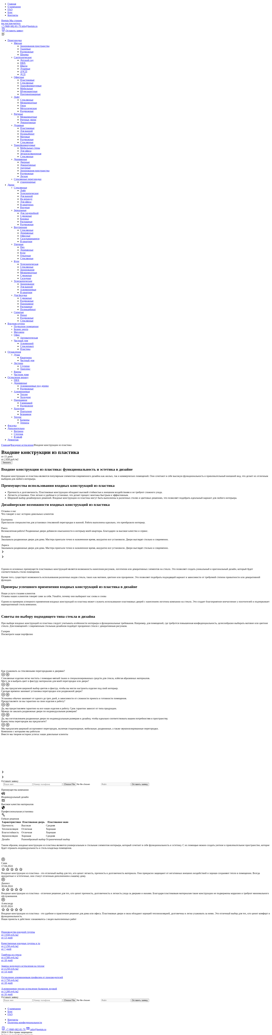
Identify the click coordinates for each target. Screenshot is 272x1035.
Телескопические (29, 193)
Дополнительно (16, 428)
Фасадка (12, 425)
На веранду (26, 199)
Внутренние (20, 227)
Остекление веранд (18, 377)
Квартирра (26, 357)
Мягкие (18, 43)
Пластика (25, 349)
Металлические (28, 108)
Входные (25, 207)
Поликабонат (27, 133)
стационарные (28, 182)
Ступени (25, 366)
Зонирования (27, 269)
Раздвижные (27, 51)
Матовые (25, 136)
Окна (23, 105)
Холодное (25, 397)
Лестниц (18, 363)
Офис (17, 335)
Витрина (18, 431)
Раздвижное (26, 405)
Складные (25, 278)
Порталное (26, 411)
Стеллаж (18, 434)
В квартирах (27, 204)
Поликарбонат (28, 309)
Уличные (18, 244)
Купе (23, 252)
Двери (11, 184)
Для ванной (26, 131)
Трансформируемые (31, 85)
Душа (17, 354)
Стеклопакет (27, 346)
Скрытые (19, 312)
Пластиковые (27, 80)
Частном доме (21, 374)
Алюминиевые (28, 289)
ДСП (23, 74)
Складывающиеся (29, 238)
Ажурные (25, 167)
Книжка (24, 218)
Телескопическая (29, 264)
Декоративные (28, 122)
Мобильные (26, 88)
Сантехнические (23, 57)
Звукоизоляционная (30, 153)
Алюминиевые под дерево (34, 386)
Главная (12, 4)
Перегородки (15, 40)
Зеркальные (20, 210)
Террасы (24, 422)
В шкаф (18, 437)
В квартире (26, 241)
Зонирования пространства (34, 46)
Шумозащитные (28, 91)
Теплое (24, 394)
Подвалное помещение (26, 326)
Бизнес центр (21, 329)
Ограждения (14, 352)
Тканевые (25, 49)
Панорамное (27, 303)
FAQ (10, 9)
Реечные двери (28, 119)
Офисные (19, 77)
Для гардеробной (29, 213)
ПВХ (23, 63)
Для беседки (20, 295)
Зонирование (27, 284)
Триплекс (25, 369)
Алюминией (27, 343)
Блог (10, 12)
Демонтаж (13, 439)
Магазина (19, 332)
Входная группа (16, 323)
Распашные (26, 221)
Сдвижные (26, 216)
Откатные (25, 255)
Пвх (22, 247)
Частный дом (21, 340)
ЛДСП (23, 71)
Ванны (17, 371)
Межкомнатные (28, 102)
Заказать (7, 462)
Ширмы (24, 54)
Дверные (25, 162)
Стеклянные (26, 83)
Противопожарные (30, 94)
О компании (14, 6)
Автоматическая (29, 337)
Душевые (25, 68)
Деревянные (20, 159)
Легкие (24, 176)
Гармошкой (26, 403)
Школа (23, 66)
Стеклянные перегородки (27, 179)
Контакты (13, 15)
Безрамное (25, 414)
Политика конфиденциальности (25, 1022)
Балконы (24, 420)
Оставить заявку (14, 30)
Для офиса (25, 150)
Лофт (17, 97)
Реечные (18, 114)
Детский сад (26, 60)
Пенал (23, 315)
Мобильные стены (30, 148)
